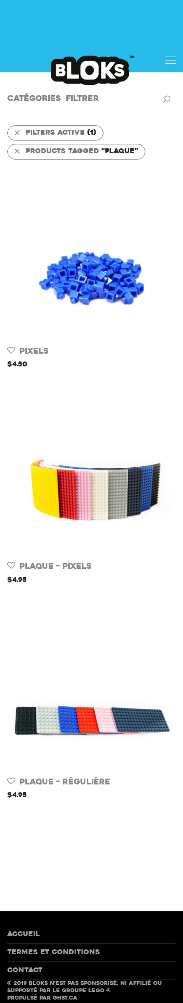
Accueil (23, 934)
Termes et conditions (53, 952)
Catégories (34, 99)
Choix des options (41, 364)
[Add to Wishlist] (12, 350)
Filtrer (82, 99)
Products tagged (82, 151)
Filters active (61, 133)
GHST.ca (65, 998)
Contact (24, 970)
